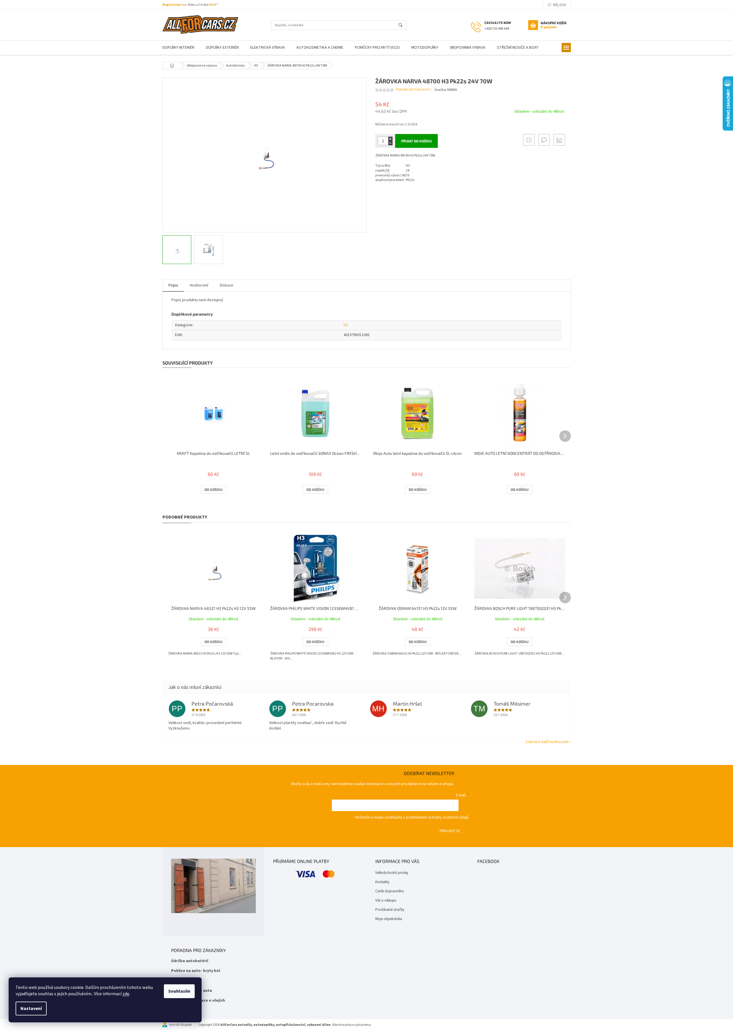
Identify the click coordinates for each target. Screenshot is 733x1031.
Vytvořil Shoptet (180, 1024)
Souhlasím (179, 991)
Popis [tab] (173, 285)
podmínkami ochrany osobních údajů (437, 817)
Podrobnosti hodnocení (413, 89)
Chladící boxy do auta (191, 991)
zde (125, 994)
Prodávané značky (389, 909)
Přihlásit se (450, 831)
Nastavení (31, 1008)
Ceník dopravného (389, 891)
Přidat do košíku (416, 141)
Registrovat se (174, 4)
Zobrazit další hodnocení (546, 742)
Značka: (445, 89)
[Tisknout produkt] (529, 140)
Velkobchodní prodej (391, 872)
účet (212, 4)
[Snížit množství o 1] (390, 143)
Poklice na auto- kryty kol (195, 971)
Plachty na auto (186, 980)
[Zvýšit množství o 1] (390, 139)
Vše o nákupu (385, 900)
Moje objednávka (388, 918)
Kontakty (382, 882)
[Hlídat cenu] (559, 140)
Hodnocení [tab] (199, 285)
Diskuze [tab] (226, 285)
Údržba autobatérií (189, 961)
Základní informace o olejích (198, 1000)
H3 (346, 325)
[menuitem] (178, 48)
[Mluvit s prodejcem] (544, 140)
